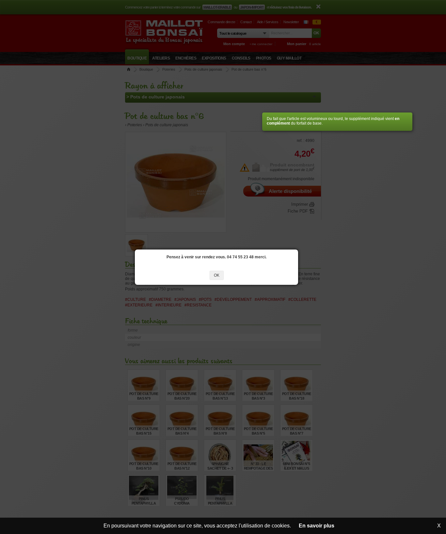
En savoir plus (316, 525)
